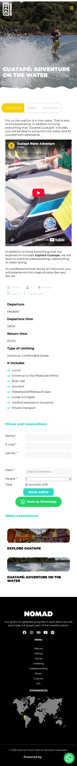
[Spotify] (52, 632)
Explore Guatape (47, 255)
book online (38, 492)
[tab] (13, 107)
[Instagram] (31, 632)
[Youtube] (45, 632)
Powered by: (33, 757)
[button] (69, 758)
